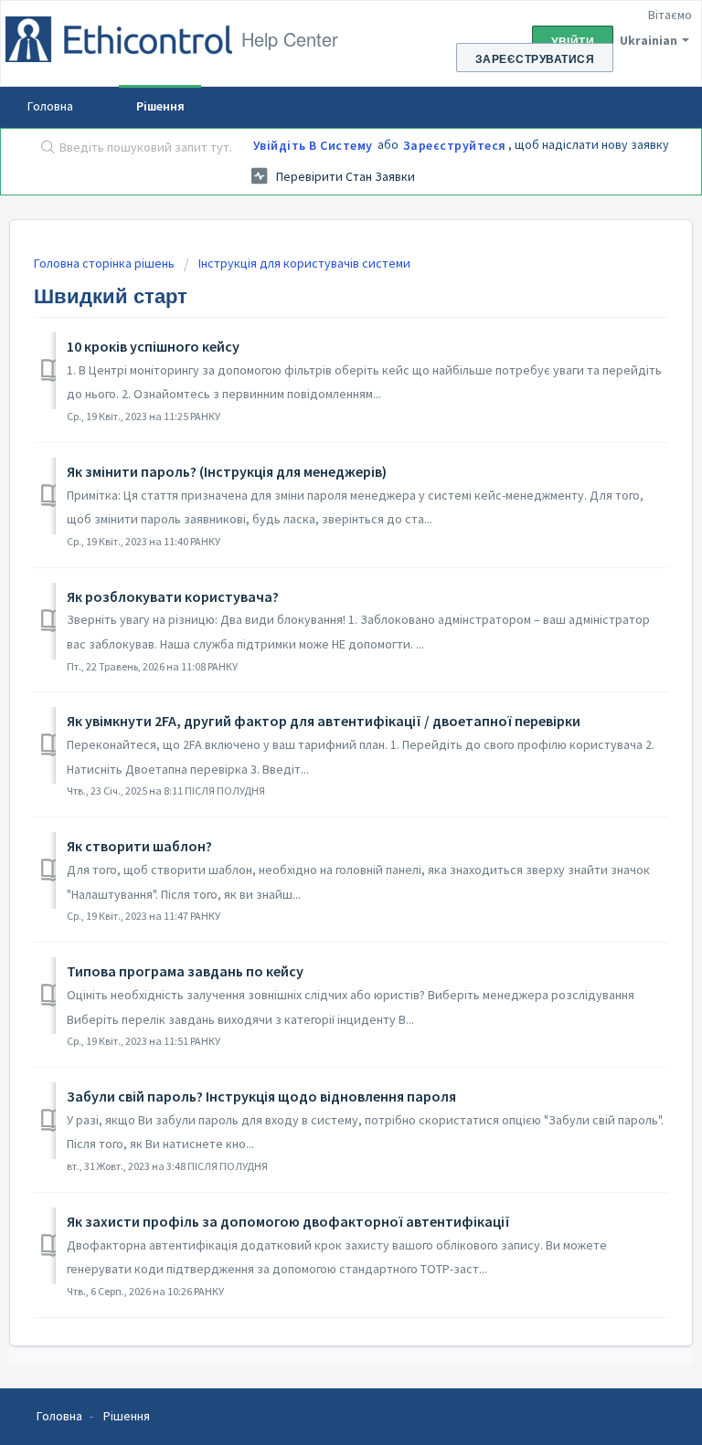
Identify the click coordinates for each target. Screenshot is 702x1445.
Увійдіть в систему (313, 145)
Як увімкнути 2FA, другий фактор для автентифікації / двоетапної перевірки (323, 721)
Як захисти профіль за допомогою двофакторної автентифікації (288, 1221)
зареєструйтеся (454, 145)
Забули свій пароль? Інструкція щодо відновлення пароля (261, 1096)
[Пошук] (43, 149)
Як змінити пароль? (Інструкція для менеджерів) (227, 471)
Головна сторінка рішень (105, 263)
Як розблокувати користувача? (173, 596)
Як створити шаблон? (139, 846)
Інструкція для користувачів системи (304, 263)
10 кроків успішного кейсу (153, 346)
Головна (50, 106)
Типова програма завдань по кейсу (185, 971)
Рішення (160, 106)
